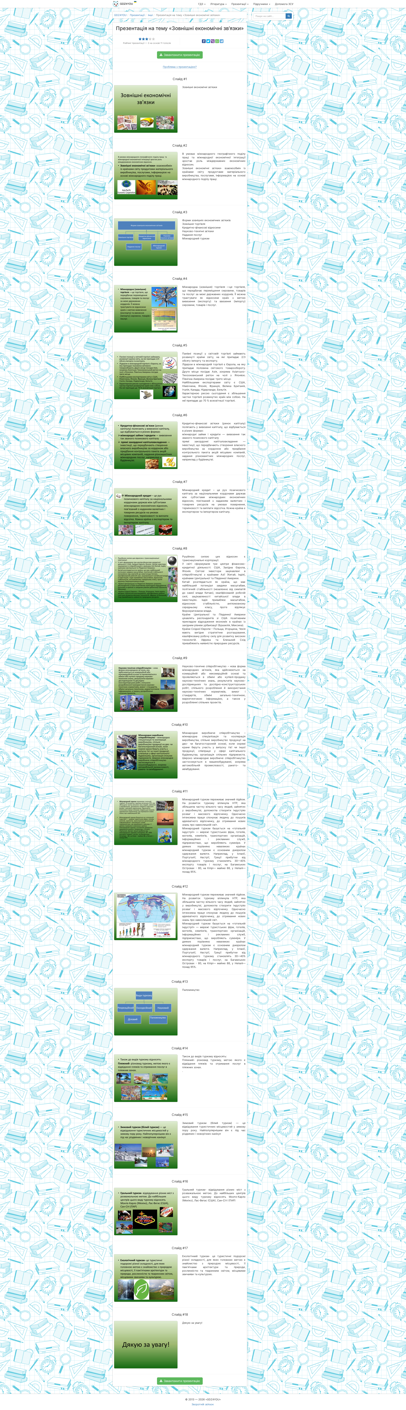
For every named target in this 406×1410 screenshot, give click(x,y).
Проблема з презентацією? (180, 66)
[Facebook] (204, 41)
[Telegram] (221, 41)
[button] (180, 55)
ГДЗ (201, 4)
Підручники (261, 4)
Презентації (239, 4)
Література (217, 4)
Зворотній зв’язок (203, 1404)
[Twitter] (208, 41)
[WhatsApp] (217, 41)
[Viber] (213, 41)
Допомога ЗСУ (284, 4)
